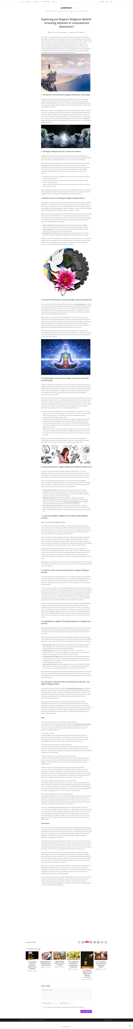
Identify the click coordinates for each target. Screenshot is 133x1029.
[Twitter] (101, 1)
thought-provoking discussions (72, 501)
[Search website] (111, 1)
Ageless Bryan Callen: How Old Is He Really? (59, 963)
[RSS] (108, 1)
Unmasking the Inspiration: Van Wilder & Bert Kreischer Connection (87, 973)
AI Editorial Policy (66, 1027)
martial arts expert (80, 304)
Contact (111, 1020)
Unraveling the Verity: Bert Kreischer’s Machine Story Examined (32, 965)
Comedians (64, 32)
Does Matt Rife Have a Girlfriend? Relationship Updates (101, 964)
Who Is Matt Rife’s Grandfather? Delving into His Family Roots (73, 964)
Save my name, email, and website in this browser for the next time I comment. (63, 1007)
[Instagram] (105, 1)
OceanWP (42, 1020)
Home (106, 1020)
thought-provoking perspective (75, 688)
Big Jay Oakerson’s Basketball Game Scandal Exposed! (45, 963)
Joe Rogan (71, 32)
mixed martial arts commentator (83, 724)
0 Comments (81, 32)
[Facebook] (103, 1)
